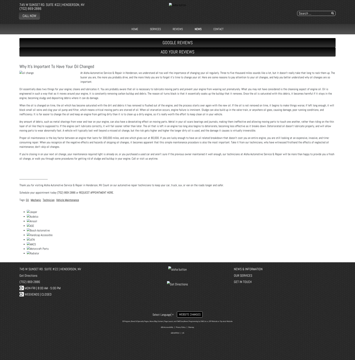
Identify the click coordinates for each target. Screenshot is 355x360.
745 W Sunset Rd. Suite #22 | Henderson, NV (51, 4)
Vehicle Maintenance (67, 200)
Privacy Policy (181, 327)
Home (134, 29)
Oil (27, 200)
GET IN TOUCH (243, 282)
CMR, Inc (204, 321)
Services (155, 29)
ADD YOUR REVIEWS (177, 52)
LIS (183, 333)
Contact (218, 29)
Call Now (29, 15)
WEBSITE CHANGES (190, 314)
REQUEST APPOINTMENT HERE (96, 192)
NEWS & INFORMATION (248, 269)
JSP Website (213, 321)
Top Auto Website (226, 321)
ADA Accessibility (167, 327)
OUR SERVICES (243, 275)
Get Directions (28, 275)
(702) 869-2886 (30, 8)
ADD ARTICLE (175, 333)
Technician (49, 200)
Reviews (178, 29)
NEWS (198, 29)
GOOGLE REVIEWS (178, 42)
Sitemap (191, 327)
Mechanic (36, 200)
